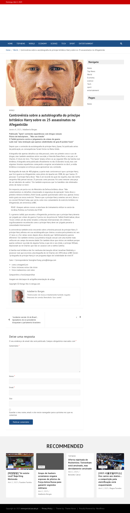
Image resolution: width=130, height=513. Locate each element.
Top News (21, 43)
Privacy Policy (47, 508)
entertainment (86, 43)
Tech (63, 43)
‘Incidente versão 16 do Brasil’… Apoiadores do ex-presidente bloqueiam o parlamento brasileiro (26, 320)
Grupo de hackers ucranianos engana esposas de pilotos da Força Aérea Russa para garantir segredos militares (49, 480)
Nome (12, 376)
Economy (43, 43)
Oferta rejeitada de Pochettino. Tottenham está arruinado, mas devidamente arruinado (80, 464)
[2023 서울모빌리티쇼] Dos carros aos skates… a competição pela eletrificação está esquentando (110, 479)
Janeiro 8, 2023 (15, 129)
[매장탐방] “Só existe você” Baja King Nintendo (18, 476)
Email (12, 387)
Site (10, 398)
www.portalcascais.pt (29, 508)
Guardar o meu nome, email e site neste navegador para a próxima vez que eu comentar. (41, 413)
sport (72, 43)
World (32, 43)
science (54, 43)
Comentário (14, 346)
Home (10, 43)
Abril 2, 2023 (13, 482)
